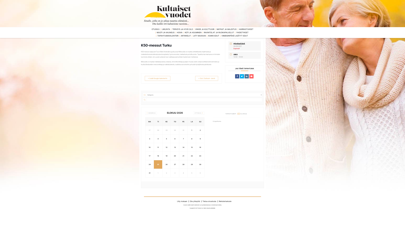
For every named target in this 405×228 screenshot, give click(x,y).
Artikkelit (186, 36)
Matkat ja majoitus (227, 29)
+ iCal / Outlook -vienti (206, 78)
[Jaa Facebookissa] (237, 76)
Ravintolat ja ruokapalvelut (219, 32)
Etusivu (156, 29)
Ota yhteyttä (195, 201)
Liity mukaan (199, 36)
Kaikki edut (213, 36)
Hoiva (179, 32)
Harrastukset (246, 29)
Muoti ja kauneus (166, 32)
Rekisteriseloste (225, 201)
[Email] (251, 76)
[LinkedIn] (247, 76)
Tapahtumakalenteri (167, 36)
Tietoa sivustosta (209, 201)
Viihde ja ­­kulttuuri (204, 29)
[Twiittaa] (242, 76)
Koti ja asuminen (193, 32)
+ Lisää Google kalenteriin (157, 78)
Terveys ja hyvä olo (182, 29)
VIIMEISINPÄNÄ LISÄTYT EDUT (234, 36)
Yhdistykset (242, 32)
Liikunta (166, 29)
